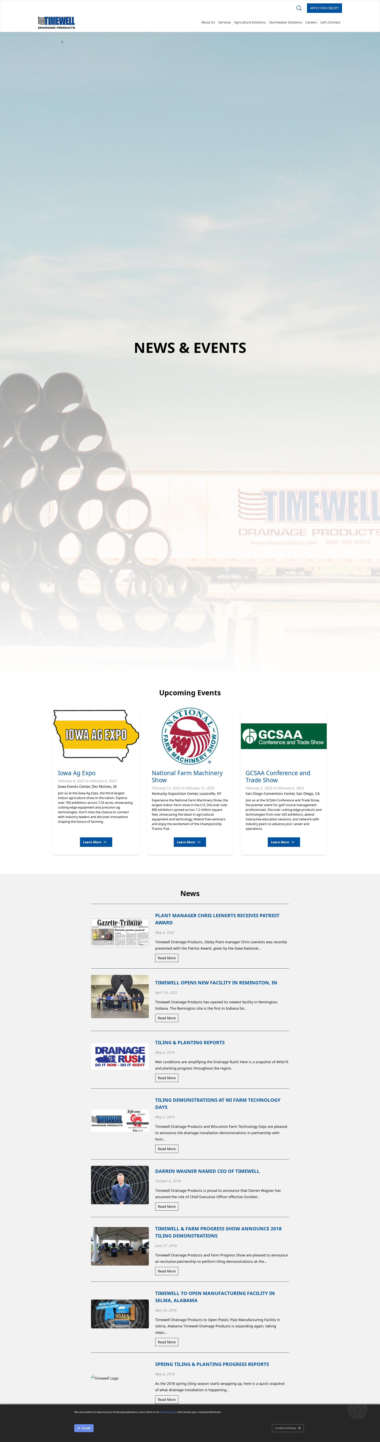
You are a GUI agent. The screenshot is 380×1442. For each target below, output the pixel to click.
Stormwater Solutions (285, 22)
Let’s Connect (330, 22)
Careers (311, 22)
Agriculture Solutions (250, 22)
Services (224, 22)
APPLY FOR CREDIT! (324, 8)
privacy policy (168, 1412)
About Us (208, 22)
